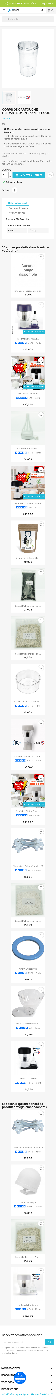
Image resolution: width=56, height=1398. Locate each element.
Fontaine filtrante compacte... (28, 756)
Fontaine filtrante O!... (28, 1305)
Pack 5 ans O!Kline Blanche (28, 811)
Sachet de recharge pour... (28, 606)
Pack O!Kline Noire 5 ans (28, 393)
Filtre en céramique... (28, 1202)
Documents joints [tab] (18, 208)
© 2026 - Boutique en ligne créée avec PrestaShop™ (27, 1394)
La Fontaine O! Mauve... (28, 338)
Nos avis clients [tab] (17, 212)
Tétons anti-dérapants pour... (28, 291)
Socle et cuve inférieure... (28, 1023)
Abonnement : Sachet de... (28, 558)
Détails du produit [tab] (17, 203)
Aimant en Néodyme (28, 969)
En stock (10, 219)
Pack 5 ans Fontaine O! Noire (28, 503)
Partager (14, 190)
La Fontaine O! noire (28, 1078)
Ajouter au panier (28, 175)
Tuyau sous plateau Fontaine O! (28, 866)
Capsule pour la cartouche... (28, 701)
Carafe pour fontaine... (28, 448)
